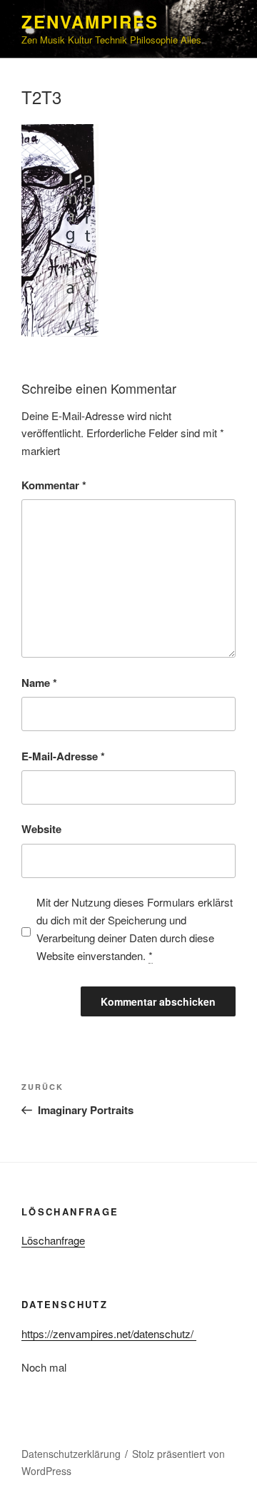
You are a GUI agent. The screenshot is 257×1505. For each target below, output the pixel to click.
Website (41, 829)
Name (39, 682)
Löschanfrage (53, 1240)
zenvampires (89, 21)
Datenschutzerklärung (71, 1454)
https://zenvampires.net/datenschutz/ (108, 1333)
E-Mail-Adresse (63, 756)
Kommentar (53, 485)
